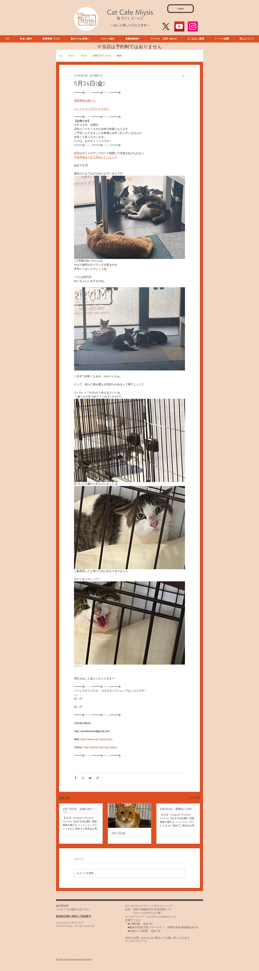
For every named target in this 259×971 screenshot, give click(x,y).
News (71, 55)
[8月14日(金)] (129, 816)
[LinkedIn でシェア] (90, 777)
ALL (61, 55)
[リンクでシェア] (97, 777)
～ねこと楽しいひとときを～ (129, 25)
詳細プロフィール (102, 55)
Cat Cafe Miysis (130, 12)
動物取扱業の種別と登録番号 (73, 916)
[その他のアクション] (183, 76)
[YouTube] (179, 26)
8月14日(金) (119, 833)
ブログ (83, 55)
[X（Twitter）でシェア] (82, 777)
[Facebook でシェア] (75, 777)
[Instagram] (193, 26)
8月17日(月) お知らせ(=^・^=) (80, 811)
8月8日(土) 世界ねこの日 (176, 809)
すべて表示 (194, 798)
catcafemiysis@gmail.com (161, 916)
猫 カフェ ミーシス (130, 18)
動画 (119, 55)
